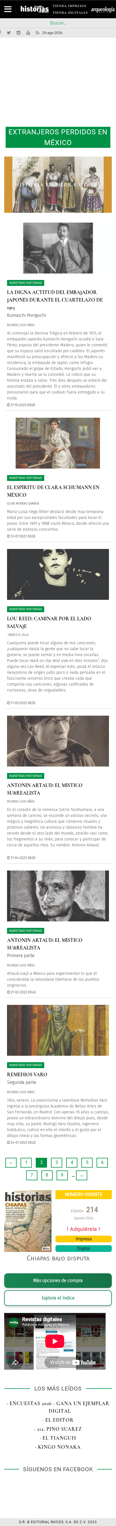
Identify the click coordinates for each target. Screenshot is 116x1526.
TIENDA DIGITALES (70, 14)
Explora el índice (58, 1298)
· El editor (58, 1420)
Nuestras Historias (25, 283)
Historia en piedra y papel (58, 185)
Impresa (84, 1239)
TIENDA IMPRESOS (69, 7)
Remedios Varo (27, 1074)
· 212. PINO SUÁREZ (58, 1429)
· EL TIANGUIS (58, 1438)
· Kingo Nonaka (58, 1447)
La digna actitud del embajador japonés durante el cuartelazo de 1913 (55, 300)
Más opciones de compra (58, 1280)
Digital (83, 1248)
